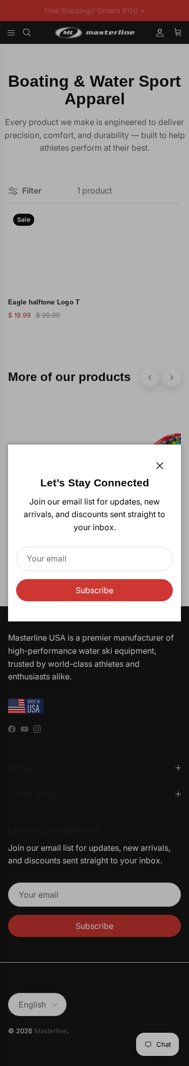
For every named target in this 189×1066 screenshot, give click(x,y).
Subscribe (94, 590)
